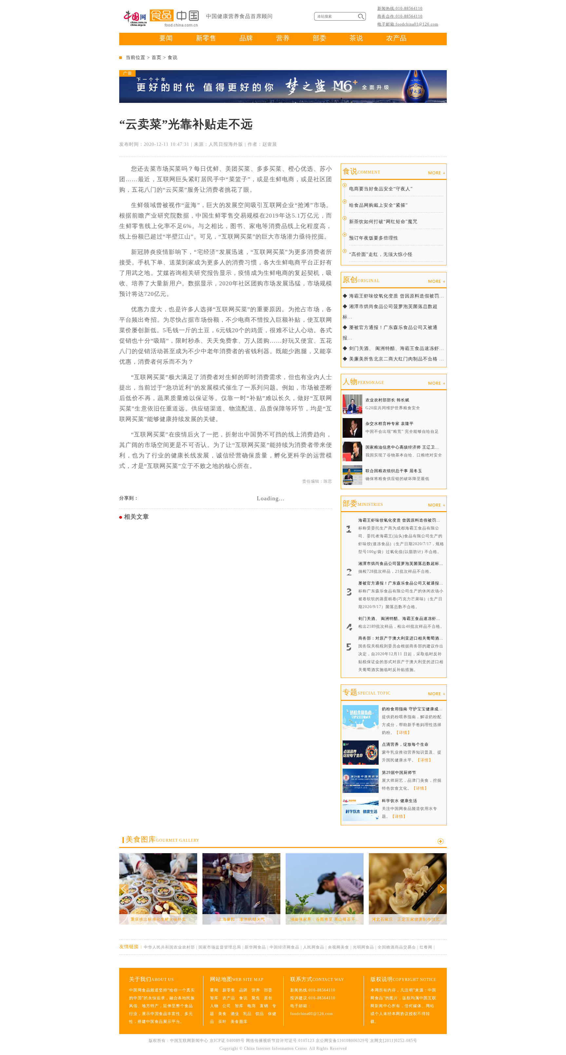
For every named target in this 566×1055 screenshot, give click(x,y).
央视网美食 (338, 947)
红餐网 (426, 947)
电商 (251, 1006)
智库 (214, 998)
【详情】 (403, 732)
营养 (283, 38)
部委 (320, 38)
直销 (264, 1006)
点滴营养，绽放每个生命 (405, 744)
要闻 (166, 38)
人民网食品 (313, 947)
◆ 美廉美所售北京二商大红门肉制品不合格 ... (393, 358)
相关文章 (136, 516)
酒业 (235, 1013)
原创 (361, 280)
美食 (222, 1013)
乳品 (247, 1013)
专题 (366, 692)
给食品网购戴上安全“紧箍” (378, 205)
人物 (363, 381)
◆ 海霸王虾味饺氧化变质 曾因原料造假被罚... (393, 296)
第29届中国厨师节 (399, 772)
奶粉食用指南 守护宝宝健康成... (412, 709)
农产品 (396, 38)
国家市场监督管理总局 (219, 947)
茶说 (356, 38)
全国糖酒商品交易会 (397, 947)
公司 (226, 1006)
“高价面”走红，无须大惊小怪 (381, 254)
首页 (156, 57)
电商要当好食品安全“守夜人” (381, 188)
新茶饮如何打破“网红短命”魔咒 (383, 221)
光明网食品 (363, 947)
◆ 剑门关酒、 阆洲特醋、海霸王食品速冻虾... (393, 348)
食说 (173, 57)
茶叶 (222, 1021)
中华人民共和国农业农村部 (169, 947)
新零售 (206, 38)
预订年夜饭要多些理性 (373, 238)
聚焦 (256, 998)
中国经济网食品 (284, 947)
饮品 (259, 1013)
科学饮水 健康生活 (399, 800)
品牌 (246, 38)
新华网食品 (255, 947)
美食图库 (162, 839)
